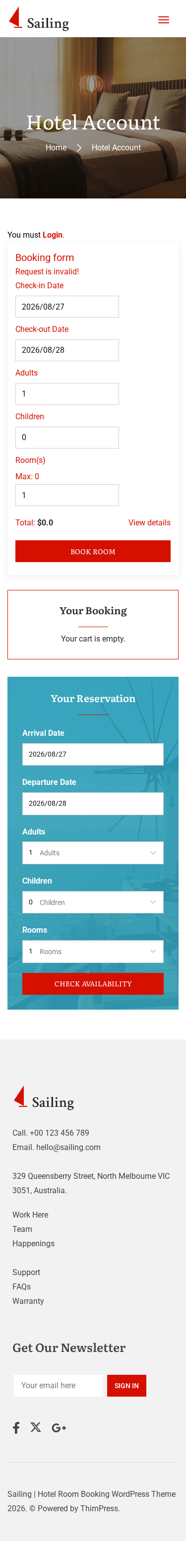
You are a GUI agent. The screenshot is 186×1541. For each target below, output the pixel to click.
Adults (26, 373)
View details (149, 522)
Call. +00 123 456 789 (50, 1133)
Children (29, 416)
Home (56, 147)
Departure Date (49, 782)
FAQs (21, 1286)
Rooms (34, 930)
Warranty (28, 1301)
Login (52, 235)
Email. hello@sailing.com (56, 1147)
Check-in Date (39, 285)
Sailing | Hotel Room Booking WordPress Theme (91, 1494)
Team (22, 1229)
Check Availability (93, 983)
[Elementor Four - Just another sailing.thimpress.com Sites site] (40, 18)
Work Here (30, 1215)
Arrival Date (43, 733)
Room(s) (30, 460)
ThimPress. (100, 1508)
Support (26, 1272)
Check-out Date (41, 329)
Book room (93, 551)
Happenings (33, 1243)
